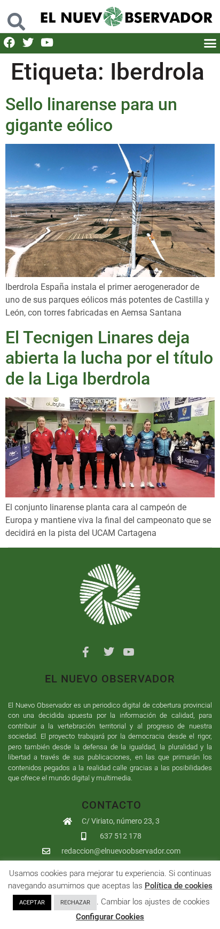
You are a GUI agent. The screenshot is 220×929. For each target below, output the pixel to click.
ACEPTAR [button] (32, 902)
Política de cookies (179, 885)
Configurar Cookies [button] (110, 917)
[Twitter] (28, 42)
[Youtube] (46, 42)
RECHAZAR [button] (75, 902)
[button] (16, 16)
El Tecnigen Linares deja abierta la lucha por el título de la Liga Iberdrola (109, 358)
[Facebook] (9, 42)
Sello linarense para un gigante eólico (91, 114)
